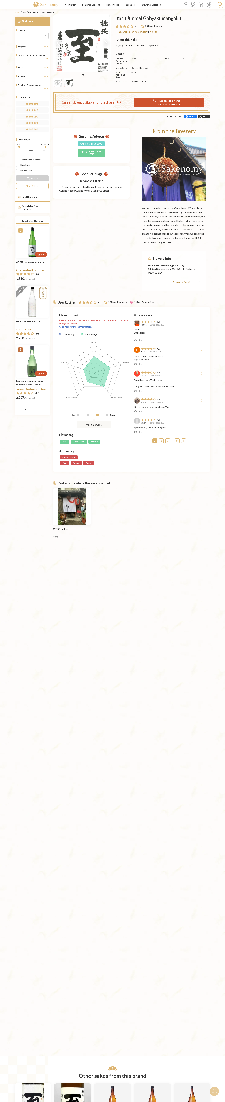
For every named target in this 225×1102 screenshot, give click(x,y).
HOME (17, 12)
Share (192, 116)
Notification (70, 4)
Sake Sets (131, 4)
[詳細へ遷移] (32, 242)
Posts (206, 116)
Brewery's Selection (151, 4)
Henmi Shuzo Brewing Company (131, 31)
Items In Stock (113, 4)
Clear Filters (32, 185)
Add (46, 46)
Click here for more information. (75, 326)
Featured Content (91, 4)
